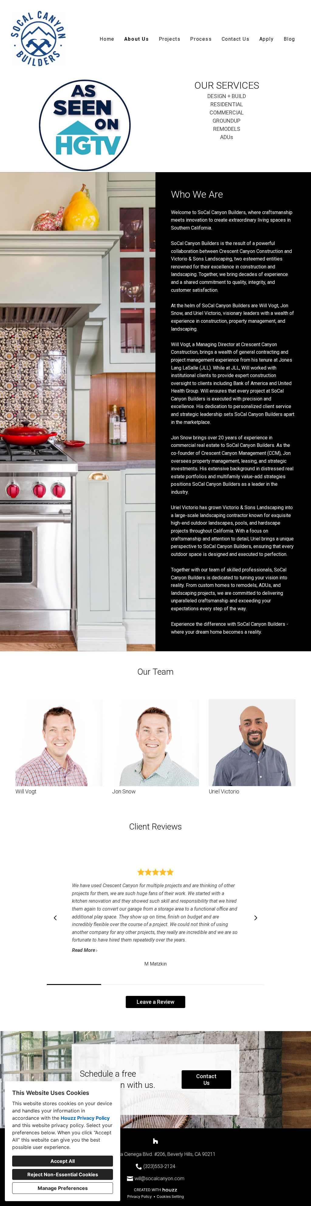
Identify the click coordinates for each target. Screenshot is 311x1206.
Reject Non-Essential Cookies (62, 1174)
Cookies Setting (170, 1196)
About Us (136, 39)
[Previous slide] (55, 917)
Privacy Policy (139, 1196)
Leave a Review (155, 1002)
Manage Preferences (63, 1188)
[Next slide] (255, 917)
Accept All (62, 1161)
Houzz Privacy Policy (85, 1118)
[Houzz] (155, 1141)
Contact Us (236, 39)
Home (107, 39)
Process (201, 39)
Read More (83, 950)
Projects (170, 39)
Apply (266, 39)
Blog (289, 39)
